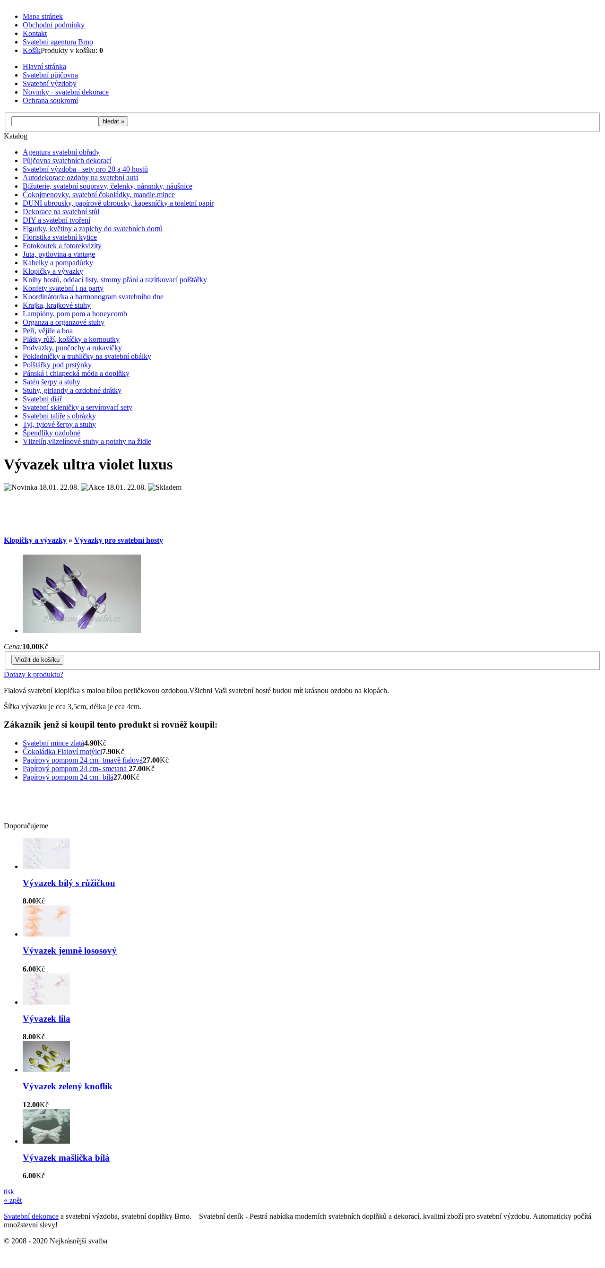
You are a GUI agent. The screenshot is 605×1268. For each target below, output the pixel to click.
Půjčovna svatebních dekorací (67, 160)
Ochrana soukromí (50, 100)
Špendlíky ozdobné (51, 433)
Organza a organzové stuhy (63, 322)
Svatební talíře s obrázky (59, 416)
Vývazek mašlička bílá (66, 1158)
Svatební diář (42, 399)
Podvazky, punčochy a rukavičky (72, 348)
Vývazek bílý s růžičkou (69, 883)
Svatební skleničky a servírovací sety (77, 407)
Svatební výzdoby (50, 83)
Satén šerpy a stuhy (51, 382)
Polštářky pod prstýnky (57, 365)
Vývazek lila (46, 1019)
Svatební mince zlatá (53, 743)
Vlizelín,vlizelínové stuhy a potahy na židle (87, 441)
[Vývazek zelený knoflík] (46, 1070)
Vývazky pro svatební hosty (118, 540)
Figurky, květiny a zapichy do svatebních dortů (93, 229)
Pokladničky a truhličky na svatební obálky (87, 356)
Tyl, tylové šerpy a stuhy (59, 424)
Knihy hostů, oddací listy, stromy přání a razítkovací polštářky (115, 280)
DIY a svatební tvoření (56, 220)
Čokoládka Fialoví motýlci (62, 751)
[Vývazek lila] (46, 1002)
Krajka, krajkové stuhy (57, 305)
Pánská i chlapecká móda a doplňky (76, 373)
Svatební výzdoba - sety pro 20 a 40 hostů (85, 169)
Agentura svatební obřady (61, 152)
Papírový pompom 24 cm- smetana (76, 768)
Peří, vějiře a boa (48, 331)
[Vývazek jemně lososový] (46, 934)
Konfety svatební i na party (63, 288)
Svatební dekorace (31, 1216)
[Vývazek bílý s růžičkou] (46, 866)
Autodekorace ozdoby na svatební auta (80, 178)
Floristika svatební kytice (60, 237)
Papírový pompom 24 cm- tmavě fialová (83, 760)
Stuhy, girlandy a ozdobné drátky (72, 390)
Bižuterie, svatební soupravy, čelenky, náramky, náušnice (107, 186)
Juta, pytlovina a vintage (59, 254)
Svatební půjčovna (50, 75)
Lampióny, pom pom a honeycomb (75, 314)
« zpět (13, 1200)
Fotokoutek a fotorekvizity (62, 246)
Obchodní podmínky (54, 25)
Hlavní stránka (44, 66)
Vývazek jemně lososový (70, 950)
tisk (9, 1192)
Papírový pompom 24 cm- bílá (68, 777)
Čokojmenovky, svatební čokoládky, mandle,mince (99, 195)
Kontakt (35, 33)
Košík (32, 50)
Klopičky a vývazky (53, 271)
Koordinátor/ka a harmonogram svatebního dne (93, 297)
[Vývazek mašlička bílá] (46, 1141)
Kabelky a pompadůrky (58, 263)
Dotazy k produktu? (33, 674)
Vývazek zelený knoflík (67, 1086)
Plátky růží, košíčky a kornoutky (71, 339)
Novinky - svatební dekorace (66, 92)
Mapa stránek (43, 16)
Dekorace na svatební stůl (61, 212)
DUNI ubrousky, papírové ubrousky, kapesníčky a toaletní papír (118, 203)
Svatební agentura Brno (58, 42)
